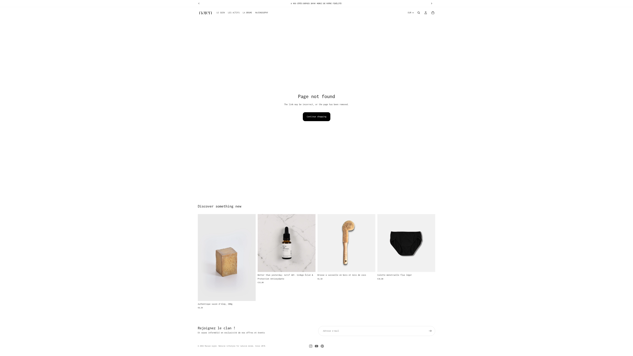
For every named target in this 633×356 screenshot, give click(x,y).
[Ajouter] (251, 296)
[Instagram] (311, 346)
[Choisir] (430, 267)
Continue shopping (316, 116)
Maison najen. (211, 346)
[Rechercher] (418, 12)
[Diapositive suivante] (251, 257)
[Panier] (433, 12)
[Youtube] (316, 346)
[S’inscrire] (430, 330)
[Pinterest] (322, 346)
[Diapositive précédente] (203, 257)
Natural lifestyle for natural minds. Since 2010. (242, 346)
